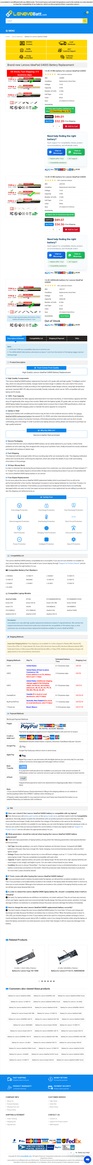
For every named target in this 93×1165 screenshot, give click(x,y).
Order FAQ (53, 1104)
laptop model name (50, 816)
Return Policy (54, 1107)
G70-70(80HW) (31, 610)
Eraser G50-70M (51, 603)
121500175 (9, 579)
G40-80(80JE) (50, 606)
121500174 (70, 576)
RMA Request (54, 1124)
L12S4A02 (9, 583)
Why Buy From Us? (13, 1107)
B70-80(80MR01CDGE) (74, 599)
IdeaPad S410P (31, 614)
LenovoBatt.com (26, 1156)
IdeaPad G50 (50, 610)
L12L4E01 (49, 583)
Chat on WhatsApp (77, 152)
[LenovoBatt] (27, 13)
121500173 (70, 583)
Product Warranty (12, 1104)
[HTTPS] (68, 1147)
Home (8, 36)
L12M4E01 (49, 576)
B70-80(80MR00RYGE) (53, 599)
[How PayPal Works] (54, 1147)
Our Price (49, 121)
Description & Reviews (15, 338)
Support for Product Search (69, 563)
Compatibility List (36, 338)
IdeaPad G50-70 (11, 614)
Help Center (53, 1101)
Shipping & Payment (56, 338)
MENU (11, 30)
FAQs (77, 338)
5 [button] (51, 981)
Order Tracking (12, 1119)
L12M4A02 (9, 576)
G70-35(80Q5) (10, 610)
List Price (49, 116)
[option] (24, 87)
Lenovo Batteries (17, 36)
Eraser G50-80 (71, 603)
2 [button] (42, 981)
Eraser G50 (9, 603)
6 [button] (54, 981)
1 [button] (39, 981)
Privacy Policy (11, 1110)
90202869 (29, 579)
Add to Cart (73, 126)
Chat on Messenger (57, 152)
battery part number (31, 816)
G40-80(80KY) (71, 606)
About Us (10, 1101)
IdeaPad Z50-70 (51, 614)
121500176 (50, 579)
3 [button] (45, 981)
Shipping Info (11, 1121)
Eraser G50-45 (30, 603)
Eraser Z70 (9, 606)
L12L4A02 (9, 587)
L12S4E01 (29, 583)
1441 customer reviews (64, 74)
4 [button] (48, 981)
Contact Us (53, 1119)
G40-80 (28, 606)
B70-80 (28, 599)
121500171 (29, 576)
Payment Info (11, 1124)
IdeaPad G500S (72, 610)
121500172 (70, 579)
